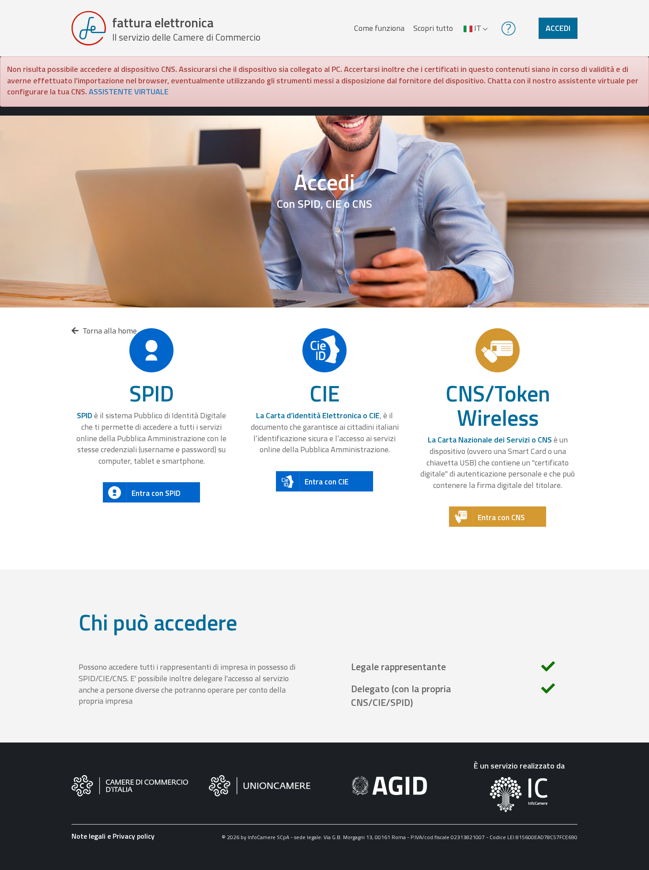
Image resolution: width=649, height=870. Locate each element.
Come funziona (379, 28)
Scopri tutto (433, 28)
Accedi (558, 28)
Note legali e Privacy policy (113, 836)
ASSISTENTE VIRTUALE (129, 92)
